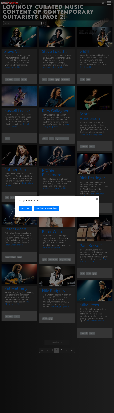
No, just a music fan (46, 208)
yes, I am (25, 208)
